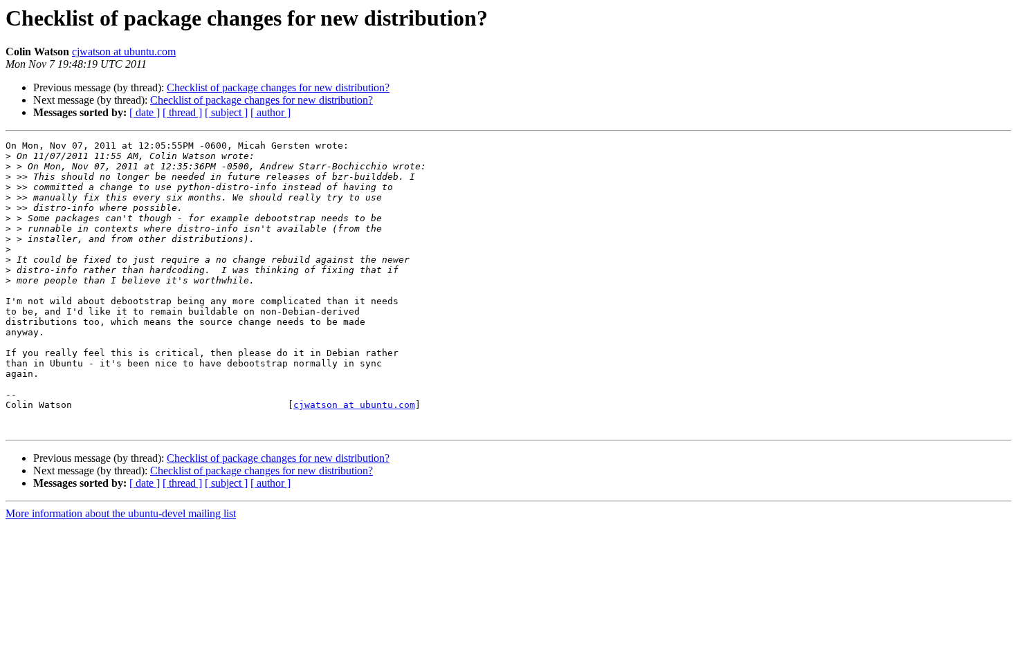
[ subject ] (226, 112)
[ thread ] (182, 112)
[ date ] (144, 112)
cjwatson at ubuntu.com (124, 51)
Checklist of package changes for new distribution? (278, 87)
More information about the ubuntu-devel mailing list (121, 513)
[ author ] (270, 112)
